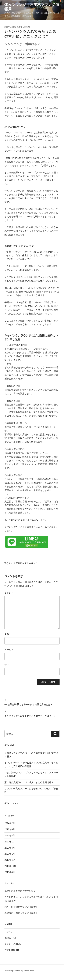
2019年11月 (10, 860)
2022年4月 (9, 835)
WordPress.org (11, 950)
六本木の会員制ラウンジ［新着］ (21, 906)
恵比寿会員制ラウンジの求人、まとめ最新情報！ (29, 782)
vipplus (26, 27)
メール (8, 649)
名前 (7, 634)
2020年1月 (9, 853)
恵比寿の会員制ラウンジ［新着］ (21, 913)
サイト (7, 665)
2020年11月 (10, 841)
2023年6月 (9, 829)
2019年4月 (9, 872)
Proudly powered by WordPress (19, 970)
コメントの (12, 944)
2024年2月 (9, 823)
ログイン (8, 931)
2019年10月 (10, 866)
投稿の (10, 937)
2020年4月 (9, 847)
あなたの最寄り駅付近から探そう (21, 563)
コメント (8, 592)
